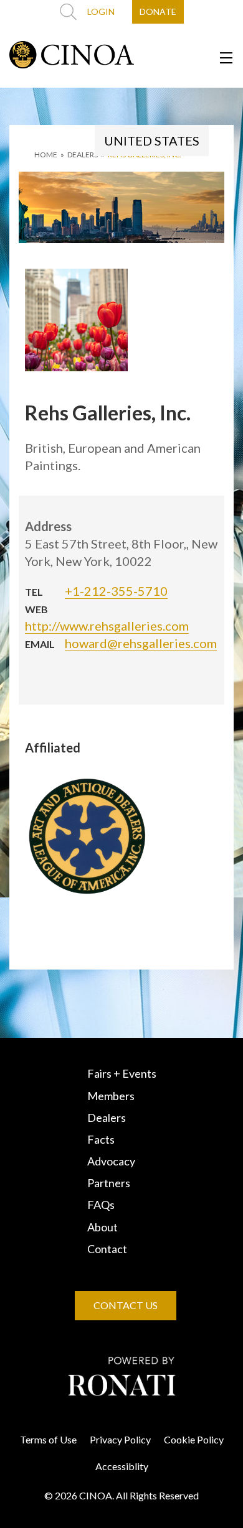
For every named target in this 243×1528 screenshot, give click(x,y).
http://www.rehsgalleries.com (107, 625)
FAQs (101, 1204)
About (102, 1227)
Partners (108, 1183)
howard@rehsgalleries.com (141, 643)
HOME (45, 154)
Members (111, 1096)
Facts (101, 1139)
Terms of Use (48, 1439)
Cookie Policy (194, 1439)
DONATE (158, 11)
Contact (107, 1249)
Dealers (106, 1117)
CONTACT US (125, 1305)
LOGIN (101, 11)
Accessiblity (121, 1466)
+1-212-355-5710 (116, 590)
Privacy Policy (120, 1439)
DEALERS (82, 154)
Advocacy (111, 1161)
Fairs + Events (121, 1073)
